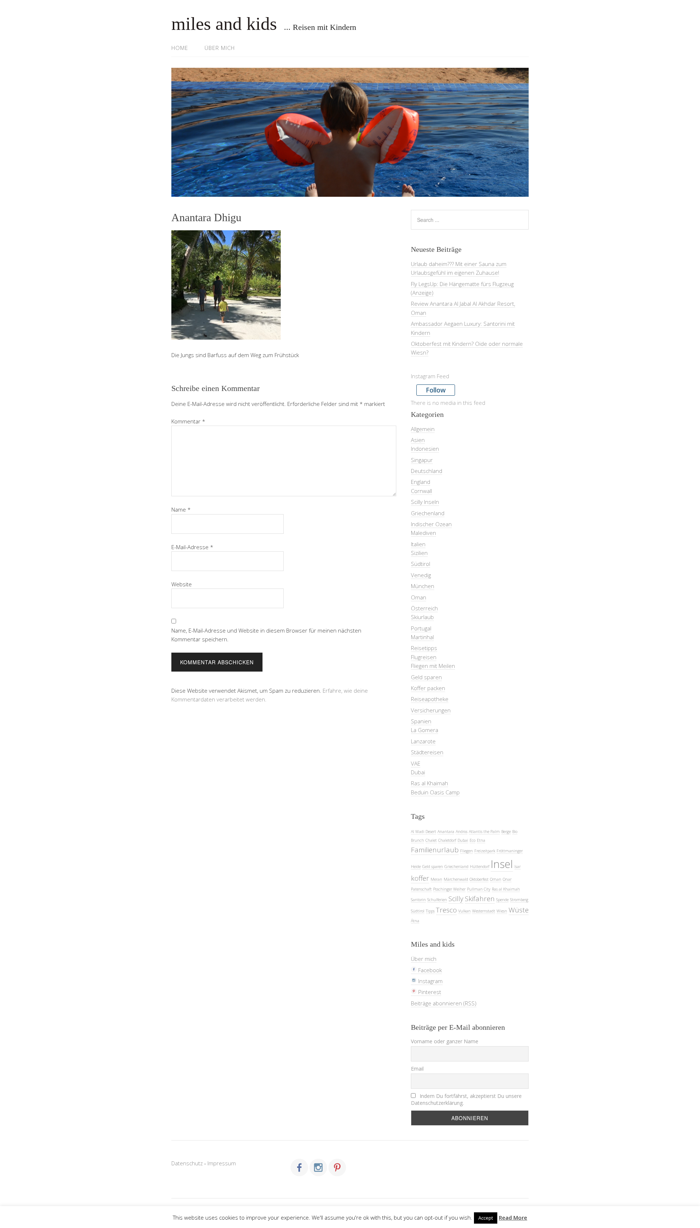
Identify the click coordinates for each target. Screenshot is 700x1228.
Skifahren (480, 898)
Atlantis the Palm (484, 831)
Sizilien (419, 552)
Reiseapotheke (429, 699)
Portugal (421, 628)
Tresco (446, 910)
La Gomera (424, 730)
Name (181, 509)
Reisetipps (424, 648)
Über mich (220, 47)
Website (181, 584)
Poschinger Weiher (449, 889)
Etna (481, 840)
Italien (418, 544)
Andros (461, 831)
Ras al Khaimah (429, 783)
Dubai (418, 772)
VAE (415, 763)
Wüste (519, 910)
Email (417, 1068)
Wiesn (502, 911)
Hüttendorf (479, 866)
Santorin (418, 899)
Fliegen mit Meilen (433, 665)
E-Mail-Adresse (192, 547)
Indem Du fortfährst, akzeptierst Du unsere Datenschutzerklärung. (466, 1099)
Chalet (431, 840)
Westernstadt (483, 911)
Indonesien (425, 448)
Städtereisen (427, 752)
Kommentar (188, 421)
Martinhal (422, 637)
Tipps (430, 911)
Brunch (417, 840)
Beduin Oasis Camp (435, 792)
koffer (420, 878)
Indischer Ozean (431, 524)
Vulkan (464, 911)
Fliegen (466, 850)
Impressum (221, 1163)
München (422, 586)
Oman (418, 597)
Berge (506, 831)
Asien (418, 439)
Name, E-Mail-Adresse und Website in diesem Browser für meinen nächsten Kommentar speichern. (266, 635)
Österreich (424, 608)
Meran (436, 879)
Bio (514, 831)
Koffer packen (428, 688)
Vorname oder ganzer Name (444, 1041)
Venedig (421, 575)
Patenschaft (421, 889)
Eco (472, 840)
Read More (513, 1217)
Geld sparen (426, 677)
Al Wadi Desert (423, 831)
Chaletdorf (447, 840)
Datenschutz (187, 1163)
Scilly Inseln (425, 501)
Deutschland (426, 470)
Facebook (429, 970)
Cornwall (421, 490)
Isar (517, 866)
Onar (507, 879)
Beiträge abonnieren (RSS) (444, 1003)
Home (179, 47)
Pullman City (478, 889)
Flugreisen (423, 657)
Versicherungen (431, 710)
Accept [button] (485, 1218)
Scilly (455, 898)
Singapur (422, 460)
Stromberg (519, 899)
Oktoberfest (479, 879)
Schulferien (437, 899)
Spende (502, 899)
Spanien (421, 721)
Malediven (423, 532)
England (420, 481)
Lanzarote (423, 741)
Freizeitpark (484, 850)
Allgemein (423, 429)
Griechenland (427, 513)
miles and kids (224, 23)
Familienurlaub (435, 849)
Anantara (446, 831)
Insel (502, 864)
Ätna (415, 920)
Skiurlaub (422, 617)
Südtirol (420, 563)
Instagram (430, 981)
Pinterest (429, 992)
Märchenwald (456, 879)
